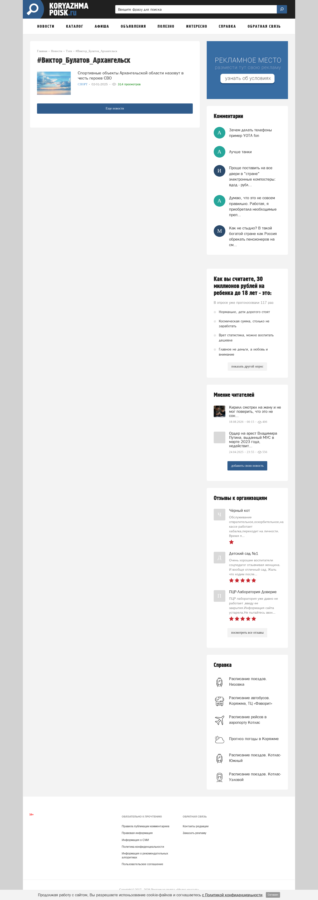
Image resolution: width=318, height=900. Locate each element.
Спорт (83, 84)
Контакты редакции (196, 826)
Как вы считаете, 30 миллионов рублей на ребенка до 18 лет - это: (243, 286)
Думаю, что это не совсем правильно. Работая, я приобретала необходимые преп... (253, 206)
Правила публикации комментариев (145, 826)
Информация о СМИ (135, 840)
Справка (223, 665)
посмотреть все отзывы (247, 632)
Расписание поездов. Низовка (248, 681)
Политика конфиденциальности (143, 846)
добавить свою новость (247, 465)
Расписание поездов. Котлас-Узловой (255, 777)
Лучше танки (240, 151)
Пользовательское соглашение (142, 864)
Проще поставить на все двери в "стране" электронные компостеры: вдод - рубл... (252, 176)
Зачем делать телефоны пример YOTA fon (250, 133)
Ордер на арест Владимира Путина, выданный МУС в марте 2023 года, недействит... (253, 439)
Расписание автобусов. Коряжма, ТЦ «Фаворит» (250, 700)
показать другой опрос (247, 366)
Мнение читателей (234, 395)
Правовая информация (137, 833)
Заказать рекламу (194, 833)
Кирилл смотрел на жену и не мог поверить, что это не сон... (255, 411)
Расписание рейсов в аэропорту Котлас (248, 720)
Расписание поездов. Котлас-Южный (255, 758)
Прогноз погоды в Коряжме (254, 738)
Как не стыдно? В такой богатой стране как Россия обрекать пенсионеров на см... (253, 236)
